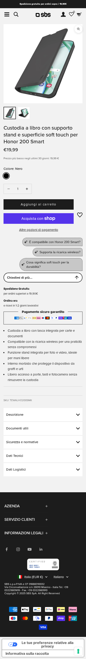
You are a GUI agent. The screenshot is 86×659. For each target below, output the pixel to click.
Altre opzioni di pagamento (38, 230)
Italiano (59, 577)
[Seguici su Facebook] (6, 549)
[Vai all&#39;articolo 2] (24, 113)
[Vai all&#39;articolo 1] (10, 113)
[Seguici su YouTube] (29, 549)
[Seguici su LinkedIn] (41, 549)
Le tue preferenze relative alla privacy (47, 644)
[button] (79, 215)
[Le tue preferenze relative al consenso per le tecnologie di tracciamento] (78, 651)
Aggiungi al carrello (38, 204)
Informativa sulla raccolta (27, 653)
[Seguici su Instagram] (18, 549)
